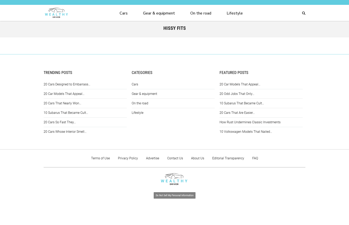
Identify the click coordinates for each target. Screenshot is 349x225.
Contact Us (175, 158)
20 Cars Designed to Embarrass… (67, 84)
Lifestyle (235, 13)
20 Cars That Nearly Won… (62, 103)
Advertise (152, 158)
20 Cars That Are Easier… (237, 113)
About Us (197, 158)
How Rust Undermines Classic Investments (250, 122)
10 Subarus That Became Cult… (66, 113)
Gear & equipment (159, 13)
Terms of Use (100, 158)
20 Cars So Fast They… (60, 122)
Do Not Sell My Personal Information (174, 195)
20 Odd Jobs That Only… (237, 94)
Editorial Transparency (228, 158)
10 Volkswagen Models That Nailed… (246, 132)
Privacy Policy (128, 158)
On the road (200, 13)
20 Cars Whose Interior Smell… (65, 132)
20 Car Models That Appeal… (64, 94)
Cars (124, 13)
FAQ (255, 158)
